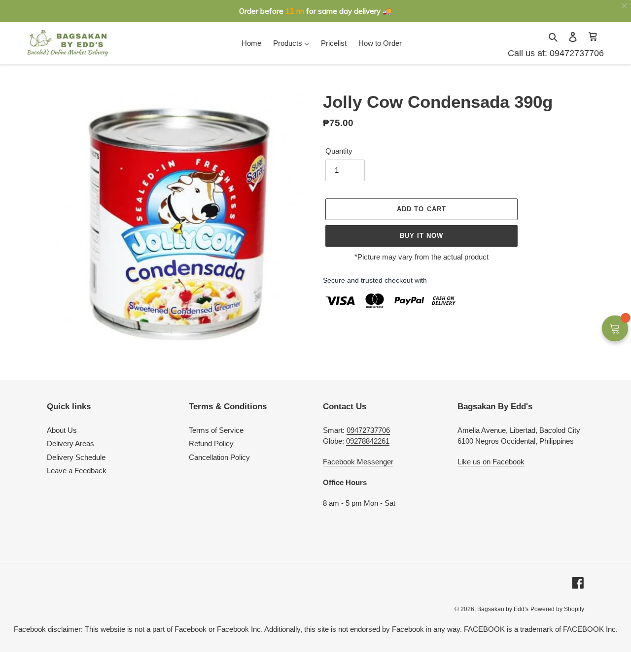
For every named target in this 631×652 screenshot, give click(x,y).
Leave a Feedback (76, 470)
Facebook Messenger (358, 461)
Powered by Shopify (557, 609)
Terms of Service (216, 430)
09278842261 (367, 441)
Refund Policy (211, 443)
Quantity (338, 151)
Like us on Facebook (491, 461)
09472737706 (575, 53)
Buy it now (421, 235)
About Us (62, 430)
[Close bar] (625, 6)
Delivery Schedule (76, 457)
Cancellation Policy (219, 457)
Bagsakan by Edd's (502, 609)
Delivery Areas (70, 443)
